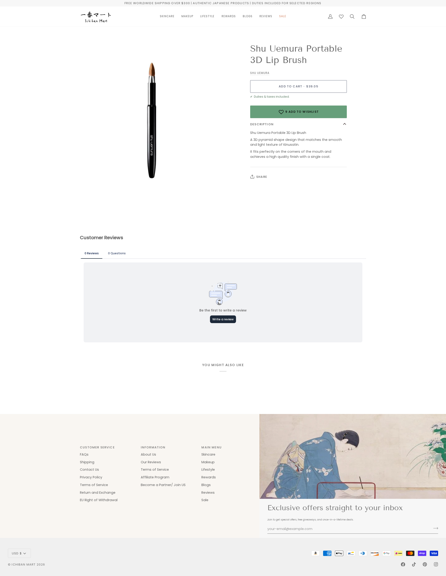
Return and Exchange (97, 492)
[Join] (434, 528)
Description (262, 124)
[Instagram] (436, 564)
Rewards (208, 477)
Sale (204, 500)
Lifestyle (208, 469)
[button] (167, 16)
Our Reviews (151, 462)
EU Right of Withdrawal (99, 500)
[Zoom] (89, 177)
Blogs (206, 485)
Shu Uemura (259, 73)
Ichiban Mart (24, 564)
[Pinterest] (425, 564)
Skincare (208, 454)
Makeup (208, 462)
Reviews (208, 492)
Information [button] (153, 447)
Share (261, 177)
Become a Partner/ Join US (163, 485)
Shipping (87, 462)
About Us (148, 454)
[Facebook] (403, 564)
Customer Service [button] (97, 447)
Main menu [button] (211, 447)
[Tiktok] (414, 564)
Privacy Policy (91, 477)
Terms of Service (94, 485)
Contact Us (89, 469)
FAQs (84, 454)
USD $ (17, 553)
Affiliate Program (155, 477)
